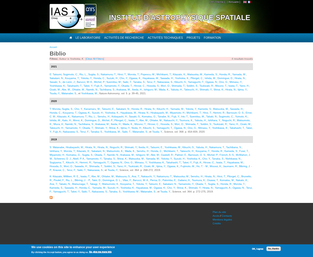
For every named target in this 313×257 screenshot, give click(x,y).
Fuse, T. (244, 151)
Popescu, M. (148, 74)
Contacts (227, 215)
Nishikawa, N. (233, 158)
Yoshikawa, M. (89, 93)
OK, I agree (257, 248)
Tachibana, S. (107, 89)
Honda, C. (99, 78)
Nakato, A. (242, 180)
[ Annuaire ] (233, 1)
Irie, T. (184, 116)
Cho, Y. (124, 78)
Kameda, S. (211, 74)
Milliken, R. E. (71, 176)
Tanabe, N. (164, 116)
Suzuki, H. (112, 78)
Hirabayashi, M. (159, 112)
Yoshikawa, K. (58, 85)
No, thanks (273, 248)
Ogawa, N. (211, 81)
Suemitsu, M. (113, 81)
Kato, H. (67, 120)
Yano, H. (244, 85)
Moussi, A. (216, 166)
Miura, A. (58, 124)
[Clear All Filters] (94, 58)
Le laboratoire (88, 37)
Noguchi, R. (228, 120)
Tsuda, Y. (55, 93)
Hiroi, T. (122, 74)
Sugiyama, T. (57, 162)
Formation (212, 37)
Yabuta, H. (177, 89)
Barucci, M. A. (85, 81)
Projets (193, 37)
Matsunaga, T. (80, 183)
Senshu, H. (103, 116)
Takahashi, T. (74, 85)
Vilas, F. (127, 180)
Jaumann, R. (230, 166)
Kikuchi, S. (180, 81)
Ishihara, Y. (214, 120)
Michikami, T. (163, 74)
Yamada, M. (239, 74)
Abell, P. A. (79, 158)
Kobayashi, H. (120, 116)
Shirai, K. (219, 89)
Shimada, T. (178, 85)
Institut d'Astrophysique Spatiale (179, 17)
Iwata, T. (233, 85)
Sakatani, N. (57, 78)
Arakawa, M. (123, 89)
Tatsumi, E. (108, 108)
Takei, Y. (88, 85)
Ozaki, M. (55, 89)
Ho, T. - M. (202, 166)
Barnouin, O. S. (235, 112)
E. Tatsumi (56, 74)
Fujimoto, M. (188, 166)
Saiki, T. (127, 81)
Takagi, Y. (95, 183)
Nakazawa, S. (165, 81)
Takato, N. (65, 183)
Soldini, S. (192, 85)
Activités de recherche (124, 37)
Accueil (53, 47)
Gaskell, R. (167, 154)
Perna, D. (155, 180)
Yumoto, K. (241, 116)
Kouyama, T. (72, 78)
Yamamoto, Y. (112, 85)
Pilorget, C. (197, 78)
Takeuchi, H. (191, 89)
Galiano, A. (184, 180)
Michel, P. (99, 81)
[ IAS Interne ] (217, 1)
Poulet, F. (59, 180)
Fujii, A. (98, 85)
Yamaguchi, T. (196, 81)
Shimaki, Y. (206, 89)
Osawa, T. (212, 180)
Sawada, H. (167, 78)
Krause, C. (59, 170)
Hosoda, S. (153, 85)
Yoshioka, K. (182, 78)
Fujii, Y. (176, 116)
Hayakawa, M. (151, 78)
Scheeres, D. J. (63, 158)
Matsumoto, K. (115, 151)
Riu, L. (83, 74)
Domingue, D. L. (112, 180)
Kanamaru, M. (92, 108)
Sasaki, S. (55, 81)
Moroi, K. (78, 120)
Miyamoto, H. (177, 112)
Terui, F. (151, 81)
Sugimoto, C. (70, 74)
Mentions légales (222, 219)
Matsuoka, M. (195, 74)
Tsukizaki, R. (206, 85)
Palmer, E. (181, 154)
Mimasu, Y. (235, 81)
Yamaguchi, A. (223, 187)
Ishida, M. (210, 78)
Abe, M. (66, 89)
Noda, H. (137, 127)
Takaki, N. (211, 116)
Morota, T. (133, 74)
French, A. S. (227, 154)
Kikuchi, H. (163, 108)
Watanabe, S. (69, 93)
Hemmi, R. (219, 112)
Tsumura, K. (186, 120)
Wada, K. (164, 89)
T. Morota (55, 108)
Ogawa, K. (135, 78)
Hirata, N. (240, 78)
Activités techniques (165, 37)
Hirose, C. (139, 85)
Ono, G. (223, 81)
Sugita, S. (93, 74)
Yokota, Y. (86, 78)
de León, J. (68, 81)
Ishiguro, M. (150, 89)
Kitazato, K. (179, 74)
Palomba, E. (169, 180)
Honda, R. (225, 74)
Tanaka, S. (139, 81)
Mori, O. (165, 85)
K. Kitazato (56, 176)
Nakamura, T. (108, 74)
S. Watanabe (57, 147)
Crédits (217, 223)
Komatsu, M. (227, 180)
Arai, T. (136, 176)
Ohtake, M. (78, 89)
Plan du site (219, 212)
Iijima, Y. (242, 89)
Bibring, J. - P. (82, 180)
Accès (216, 215)
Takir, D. (96, 180)
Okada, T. (126, 85)
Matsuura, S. (123, 176)
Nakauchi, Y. (171, 120)
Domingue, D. (225, 78)
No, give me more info (100, 251)
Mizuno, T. (221, 85)
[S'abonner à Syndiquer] (51, 198)
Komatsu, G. (149, 116)
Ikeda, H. (137, 89)
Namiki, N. (92, 89)
